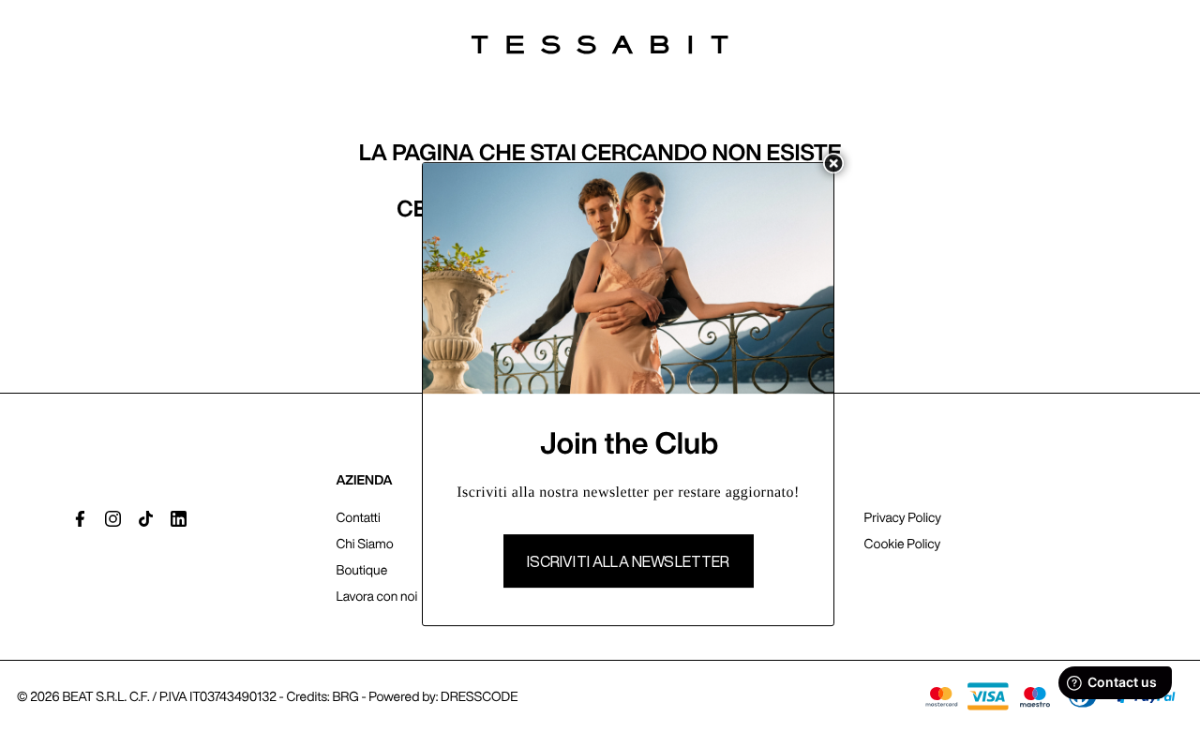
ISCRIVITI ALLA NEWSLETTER (628, 561)
